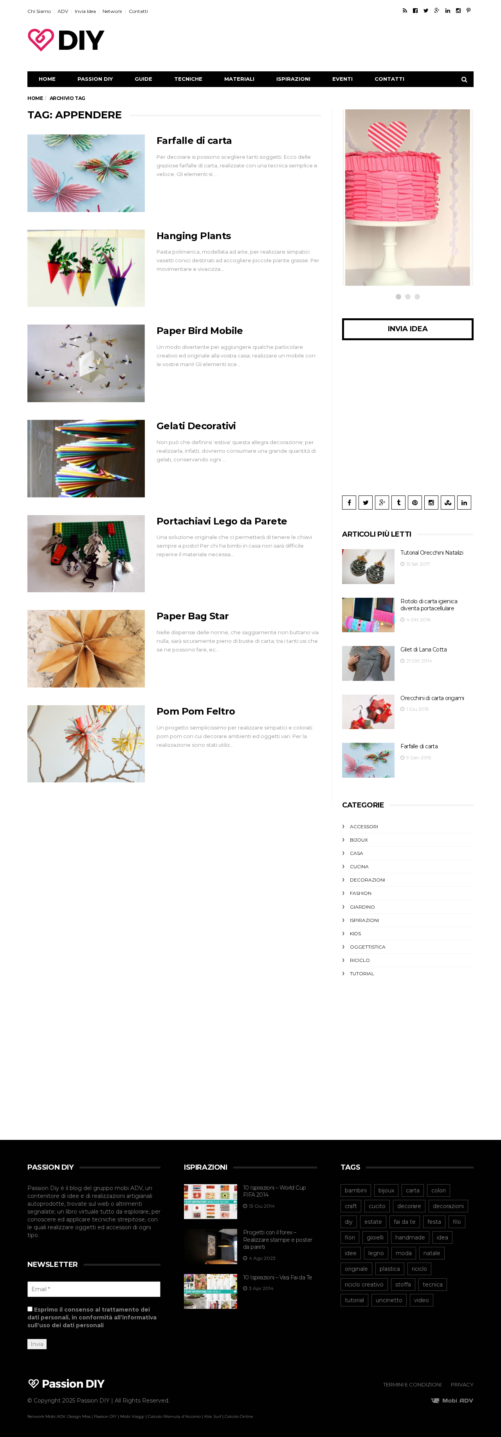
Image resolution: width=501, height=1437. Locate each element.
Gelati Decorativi (196, 426)
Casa (356, 853)
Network (112, 11)
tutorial (354, 1300)
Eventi (342, 79)
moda (404, 1253)
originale (356, 1268)
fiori (350, 1237)
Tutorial (362, 973)
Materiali (239, 79)
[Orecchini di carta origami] (368, 712)
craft (351, 1206)
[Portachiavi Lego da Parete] (86, 554)
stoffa (403, 1284)
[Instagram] (458, 10)
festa (434, 1221)
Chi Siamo (39, 11)
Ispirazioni (293, 79)
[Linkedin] (447, 10)
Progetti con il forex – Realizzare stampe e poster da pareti (277, 1239)
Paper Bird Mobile (200, 330)
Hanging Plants (194, 235)
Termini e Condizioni (412, 1384)
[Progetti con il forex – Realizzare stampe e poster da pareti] (210, 1246)
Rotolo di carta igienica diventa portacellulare (428, 605)
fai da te (405, 1221)
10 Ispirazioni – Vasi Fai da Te (277, 1277)
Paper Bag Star (193, 616)
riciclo (419, 1268)
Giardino (362, 907)
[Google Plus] (437, 10)
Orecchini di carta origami (432, 698)
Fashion (360, 893)
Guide (143, 79)
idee (351, 1253)
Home (47, 79)
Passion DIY (95, 79)
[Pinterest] (468, 10)
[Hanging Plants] (86, 268)
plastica (390, 1268)
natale (432, 1253)
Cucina (359, 866)
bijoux (386, 1190)
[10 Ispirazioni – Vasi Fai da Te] (210, 1291)
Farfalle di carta (194, 140)
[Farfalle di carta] (86, 173)
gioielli (375, 1237)
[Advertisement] (331, 40)
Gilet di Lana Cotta (423, 649)
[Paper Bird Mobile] (86, 363)
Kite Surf (212, 1416)
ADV (63, 11)
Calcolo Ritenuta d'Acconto (174, 1416)
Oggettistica (381, 229)
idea (442, 1237)
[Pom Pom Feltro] (86, 744)
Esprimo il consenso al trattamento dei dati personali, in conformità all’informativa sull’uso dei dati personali (92, 1317)
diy (349, 1221)
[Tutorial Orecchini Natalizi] (368, 566)
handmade (410, 1237)
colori (438, 1190)
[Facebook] (415, 10)
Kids (355, 933)
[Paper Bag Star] (86, 649)
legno (376, 1253)
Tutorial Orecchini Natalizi (431, 552)
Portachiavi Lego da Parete (222, 521)
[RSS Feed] (405, 10)
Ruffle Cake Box (388, 244)
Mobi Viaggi (132, 1416)
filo (457, 1221)
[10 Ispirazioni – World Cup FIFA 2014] (210, 1201)
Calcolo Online (239, 1416)
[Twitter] (426, 10)
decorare (409, 1206)
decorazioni (448, 1206)
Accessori (364, 826)
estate (373, 1221)
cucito (377, 1206)
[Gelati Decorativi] (86, 458)
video (421, 1300)
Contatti (138, 11)
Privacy (462, 1384)
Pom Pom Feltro (196, 711)
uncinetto (389, 1300)
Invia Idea (85, 11)
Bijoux (359, 840)
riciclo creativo (364, 1284)
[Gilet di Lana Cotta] (368, 663)
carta (413, 1190)
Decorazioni (367, 880)
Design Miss (78, 1416)
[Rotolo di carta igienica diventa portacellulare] (368, 615)
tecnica (433, 1284)
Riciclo (360, 960)
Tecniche (188, 79)
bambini (356, 1190)
